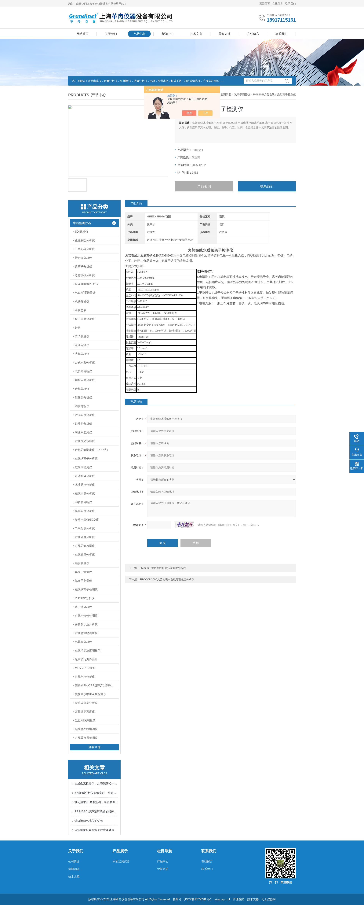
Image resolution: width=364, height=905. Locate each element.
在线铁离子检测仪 (86, 589)
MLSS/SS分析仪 (85, 668)
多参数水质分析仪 (86, 624)
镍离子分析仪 (83, 266)
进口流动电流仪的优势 (89, 820)
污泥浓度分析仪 (85, 414)
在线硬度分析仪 (85, 554)
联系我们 (290, 3)
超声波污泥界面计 (86, 659)
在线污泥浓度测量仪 (87, 650)
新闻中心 (168, 33)
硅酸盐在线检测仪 (86, 729)
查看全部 (94, 747)
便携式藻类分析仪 (86, 702)
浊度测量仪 (82, 563)
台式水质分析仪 (85, 362)
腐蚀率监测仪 (83, 432)
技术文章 (196, 33)
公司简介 (74, 861)
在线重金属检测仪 (86, 737)
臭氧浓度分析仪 (85, 510)
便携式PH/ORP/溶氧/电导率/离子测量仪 (97, 685)
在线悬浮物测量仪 (86, 633)
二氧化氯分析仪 (85, 528)
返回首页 (264, 3)
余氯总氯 (80, 310)
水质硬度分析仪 (85, 484)
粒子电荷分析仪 (85, 318)
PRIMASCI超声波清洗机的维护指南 (96, 811)
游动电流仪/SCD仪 (87, 519)
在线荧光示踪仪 (85, 441)
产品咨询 (204, 186)
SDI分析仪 (81, 231)
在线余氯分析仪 (85, 493)
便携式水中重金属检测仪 (90, 694)
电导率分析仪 (83, 641)
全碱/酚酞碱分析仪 (86, 284)
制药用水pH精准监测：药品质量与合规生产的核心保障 (96, 802)
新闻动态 (74, 868)
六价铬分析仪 (83, 371)
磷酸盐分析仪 (83, 423)
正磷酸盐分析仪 (85, 476)
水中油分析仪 (83, 606)
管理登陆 (238, 899)
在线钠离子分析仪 (86, 458)
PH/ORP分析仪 (84, 598)
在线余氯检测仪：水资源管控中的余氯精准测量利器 (96, 783)
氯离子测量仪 (242, 94)
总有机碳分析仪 (85, 275)
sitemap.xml (222, 899)
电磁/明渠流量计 (85, 292)
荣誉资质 (225, 33)
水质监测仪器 (223, 94)
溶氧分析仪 (82, 353)
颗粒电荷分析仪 (85, 380)
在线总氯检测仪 (85, 545)
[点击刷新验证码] (184, 525)
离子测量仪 (82, 336)
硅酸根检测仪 (83, 467)
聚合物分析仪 (83, 257)
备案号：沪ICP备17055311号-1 (192, 899)
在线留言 (277, 3)
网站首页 (82, 33)
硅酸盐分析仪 (83, 397)
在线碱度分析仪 (85, 537)
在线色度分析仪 (85, 676)
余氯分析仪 (82, 388)
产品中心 (139, 33)
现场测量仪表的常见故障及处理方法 (96, 830)
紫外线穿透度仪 (85, 711)
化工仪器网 (268, 899)
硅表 (78, 327)
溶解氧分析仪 (83, 502)
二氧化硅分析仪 (85, 249)
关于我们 (111, 33)
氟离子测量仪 (83, 580)
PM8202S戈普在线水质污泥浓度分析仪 (163, 568)
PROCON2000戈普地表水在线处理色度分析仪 (167, 579)
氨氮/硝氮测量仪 (85, 720)
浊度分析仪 (82, 406)
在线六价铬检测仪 (86, 615)
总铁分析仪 (82, 301)
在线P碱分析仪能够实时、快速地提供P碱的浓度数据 (96, 792)
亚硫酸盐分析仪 (85, 240)
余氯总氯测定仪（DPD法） (92, 449)
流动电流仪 (82, 345)
